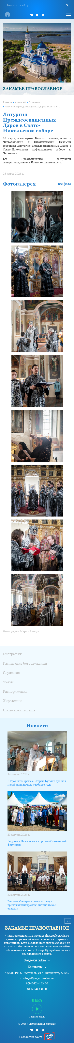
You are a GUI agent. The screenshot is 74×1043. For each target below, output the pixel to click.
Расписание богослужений (25, 663)
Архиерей (20, 102)
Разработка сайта (30, 1036)
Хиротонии (12, 701)
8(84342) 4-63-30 (37, 983)
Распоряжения (15, 691)
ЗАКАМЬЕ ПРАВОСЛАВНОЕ (32, 88)
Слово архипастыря (19, 710)
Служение (34, 102)
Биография (12, 654)
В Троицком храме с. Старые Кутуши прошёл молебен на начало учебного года (36, 782)
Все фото (64, 184)
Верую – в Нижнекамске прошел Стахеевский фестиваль (37, 843)
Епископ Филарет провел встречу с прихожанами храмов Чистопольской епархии (31, 905)
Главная (7, 102)
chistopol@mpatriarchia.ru (37, 978)
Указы (8, 682)
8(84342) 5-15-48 (37, 988)
